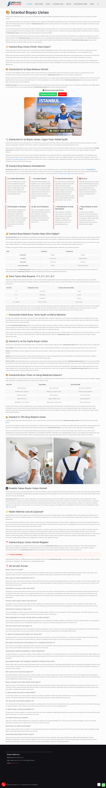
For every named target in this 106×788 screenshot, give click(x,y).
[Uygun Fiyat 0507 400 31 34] (14, 4)
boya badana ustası (17, 159)
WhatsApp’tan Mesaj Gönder (48, 94)
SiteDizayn (35, 784)
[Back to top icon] (98, 784)
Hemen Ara (62, 94)
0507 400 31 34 (15, 763)
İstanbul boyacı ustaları (65, 173)
